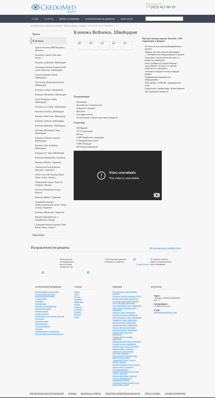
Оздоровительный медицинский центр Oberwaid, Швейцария (50, 68)
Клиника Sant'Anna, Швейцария (50, 116)
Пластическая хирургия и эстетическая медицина (45, 295)
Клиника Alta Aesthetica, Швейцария (46, 147)
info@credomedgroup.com (165, 312)
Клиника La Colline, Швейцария (50, 106)
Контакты (127, 18)
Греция (77, 292)
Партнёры (38, 235)
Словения (78, 309)
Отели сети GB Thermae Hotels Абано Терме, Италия (49, 176)
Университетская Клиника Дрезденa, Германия (47, 168)
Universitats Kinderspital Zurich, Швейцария (49, 84)
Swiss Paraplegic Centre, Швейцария (46, 100)
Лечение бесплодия (43, 309)
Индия (76, 317)
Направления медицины (100, 18)
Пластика (116, 271)
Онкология (39, 301)
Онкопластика (40, 304)
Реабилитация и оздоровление (47, 331)
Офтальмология (41, 311)
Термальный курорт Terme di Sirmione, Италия (48, 183)
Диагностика (70, 271)
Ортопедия (39, 319)
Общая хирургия (41, 314)
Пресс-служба (152, 394)
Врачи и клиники (69, 18)
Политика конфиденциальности (122, 394)
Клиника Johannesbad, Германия (50, 157)
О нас (35, 18)
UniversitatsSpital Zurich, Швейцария (46, 76)
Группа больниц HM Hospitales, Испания (50, 49)
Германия (78, 299)
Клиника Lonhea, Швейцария (49, 89)
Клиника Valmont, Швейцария (49, 120)
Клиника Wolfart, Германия (48, 162)
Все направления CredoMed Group (165, 248)
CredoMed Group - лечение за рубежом (46, 26)
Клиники (82, 26)
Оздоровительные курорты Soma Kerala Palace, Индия (50, 226)
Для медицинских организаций (47, 394)
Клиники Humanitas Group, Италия (48, 191)
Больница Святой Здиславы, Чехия (48, 56)
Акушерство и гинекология (45, 306)
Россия (77, 297)
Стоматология (161, 271)
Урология (38, 329)
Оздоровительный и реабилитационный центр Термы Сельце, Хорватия (50, 204)
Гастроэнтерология (42, 326)
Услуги (48, 18)
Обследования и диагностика (47, 292)
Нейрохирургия (41, 324)
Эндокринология (41, 321)
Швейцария (78, 302)
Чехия (76, 294)
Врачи (36, 34)
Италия (77, 304)
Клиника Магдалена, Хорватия (49, 212)
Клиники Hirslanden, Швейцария (50, 94)
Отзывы (72, 394)
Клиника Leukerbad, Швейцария (50, 62)
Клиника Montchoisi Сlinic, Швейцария (48, 132)
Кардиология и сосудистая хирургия (49, 316)
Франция (77, 314)
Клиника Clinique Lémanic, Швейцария (48, 139)
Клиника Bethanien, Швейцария (50, 125)
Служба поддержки (175, 394)
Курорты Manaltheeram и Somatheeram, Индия (46, 218)
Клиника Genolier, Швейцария (49, 111)
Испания (77, 312)
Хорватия (78, 307)
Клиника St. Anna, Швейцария (49, 152)
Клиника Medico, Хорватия (48, 197)
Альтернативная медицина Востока (49, 334)
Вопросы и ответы (91, 394)
